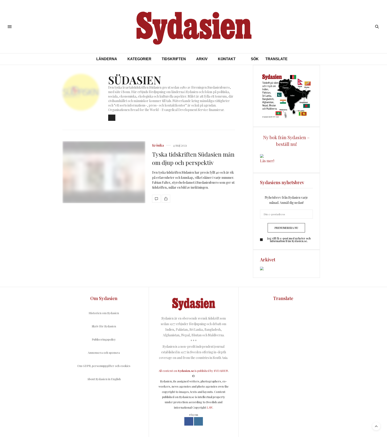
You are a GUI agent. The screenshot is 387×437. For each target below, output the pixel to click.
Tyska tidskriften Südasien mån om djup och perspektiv (193, 158)
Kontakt (227, 59)
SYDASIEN (221, 371)
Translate (276, 59)
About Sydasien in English (104, 379)
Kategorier (139, 59)
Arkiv (202, 59)
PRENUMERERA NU (286, 228)
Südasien (134, 80)
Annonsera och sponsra (104, 352)
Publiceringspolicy (104, 339)
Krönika (158, 145)
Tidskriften (174, 59)
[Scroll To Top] (376, 426)
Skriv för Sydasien (104, 326)
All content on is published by (186, 371)
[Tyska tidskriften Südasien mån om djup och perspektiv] (103, 172)
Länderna (106, 59)
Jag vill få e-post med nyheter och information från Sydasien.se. (289, 239)
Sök (255, 59)
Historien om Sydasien (104, 313)
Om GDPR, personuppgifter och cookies (103, 366)
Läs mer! (267, 160)
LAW (210, 407)
